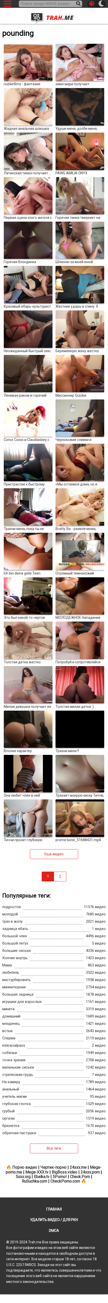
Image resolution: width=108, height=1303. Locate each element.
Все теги (54, 1148)
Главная (54, 1209)
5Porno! (60, 1176)
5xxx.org (23, 1176)
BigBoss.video (64, 1172)
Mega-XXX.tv (36, 1172)
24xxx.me (78, 1167)
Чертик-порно (53, 1167)
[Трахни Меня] (54, 16)
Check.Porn (80, 1176)
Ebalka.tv (41, 1176)
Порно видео (24, 1167)
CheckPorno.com (65, 1181)
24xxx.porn (90, 1172)
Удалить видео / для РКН (54, 1220)
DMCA (54, 1231)
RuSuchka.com (34, 1181)
